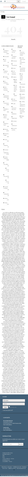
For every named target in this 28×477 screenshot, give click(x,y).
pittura (6, 336)
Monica (14, 316)
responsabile (9, 353)
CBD (18, 234)
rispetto (9, 356)
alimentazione (17, 216)
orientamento (17, 327)
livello (20, 304)
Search (13, 39)
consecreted (12, 245)
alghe (8, 216)
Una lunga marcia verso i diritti (21, 76)
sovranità (15, 369)
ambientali (6, 218)
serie (10, 363)
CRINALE (12, 251)
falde (4, 277)
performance (9, 333)
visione (6, 391)
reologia (22, 352)
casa (7, 234)
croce (20, 252)
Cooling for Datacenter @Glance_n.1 (23, 103)
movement (16, 317)
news (6, 139)
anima (13, 219)
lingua (8, 304)
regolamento (5, 352)
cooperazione (16, 247)
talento (4, 376)
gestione (5, 286)
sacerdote (10, 358)
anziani (3, 222)
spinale (14, 370)
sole (12, 368)
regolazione (11, 352)
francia (19, 281)
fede (6, 277)
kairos (22, 300)
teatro (7, 376)
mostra (12, 317)
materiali (4, 309)
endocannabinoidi (19, 270)
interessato (14, 299)
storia (19, 372)
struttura (5, 373)
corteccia (13, 248)
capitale (7, 232)
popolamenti (16, 337)
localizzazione (5, 306)
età (23, 274)
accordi (15, 212)
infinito (7, 296)
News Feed (4, 468)
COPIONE (21, 247)
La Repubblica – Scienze (7, 461)
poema (19, 336)
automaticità (9, 227)
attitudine (5, 227)
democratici (21, 255)
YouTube (22, 392)
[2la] (14, 6)
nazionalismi (11, 320)
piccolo (17, 334)
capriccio (11, 232)
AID (23, 215)
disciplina (23, 261)
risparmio (5, 356)
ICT (7, 291)
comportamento (10, 241)
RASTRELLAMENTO (8, 350)
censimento (7, 235)
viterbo (14, 391)
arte (6, 224)
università (13, 385)
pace (13, 329)
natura (22, 319)
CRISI (20, 251)
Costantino (5, 250)
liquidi (16, 304)
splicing (21, 370)
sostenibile (5, 369)
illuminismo (11, 293)
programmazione (14, 345)
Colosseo (11, 240)
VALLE (6, 386)
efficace (13, 267)
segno (16, 362)
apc (9, 222)
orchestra (17, 326)
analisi (23, 218)
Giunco (11, 287)
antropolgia (22, 221)
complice (4, 241)
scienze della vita (13, 360)
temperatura (21, 376)
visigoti (3, 391)
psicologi (9, 346)
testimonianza (4, 381)
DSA (9, 265)
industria (23, 294)
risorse (22, 355)
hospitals (4, 291)
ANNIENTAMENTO (19, 219)
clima (5, 238)
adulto (23, 214)
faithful (22, 275)
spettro (5, 370)
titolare (15, 381)
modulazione (17, 314)
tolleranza (23, 381)
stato (14, 372)
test (22, 379)
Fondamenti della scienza (8, 452)
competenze (22, 240)
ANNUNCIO (8, 221)
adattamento (5, 214)
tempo (4, 378)
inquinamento (12, 297)
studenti (9, 373)
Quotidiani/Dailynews (7, 454)
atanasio (12, 225)
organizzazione (6, 327)
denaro (4, 257)
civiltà (23, 237)
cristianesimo (8, 252)
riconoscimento (21, 353)
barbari (11, 228)
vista (10, 391)
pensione (11, 332)
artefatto (9, 224)
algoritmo (11, 216)
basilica (15, 228)
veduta (10, 388)
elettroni (17, 268)
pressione (20, 340)
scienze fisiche (20, 360)
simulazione (9, 365)
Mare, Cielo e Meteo (5, 116)
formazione (22, 280)
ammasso (20, 218)
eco (20, 265)
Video (6, 202)
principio (15, 342)
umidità (20, 383)
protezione (20, 345)
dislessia (12, 263)
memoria (22, 309)
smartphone (12, 366)
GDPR (4, 284)
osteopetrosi (5, 329)
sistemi (7, 366)
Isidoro (4, 300)
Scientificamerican (6, 460)
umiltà (23, 383)
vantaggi (4, 388)
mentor (12, 310)
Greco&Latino (15, 65)
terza (20, 379)
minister (5, 313)
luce (14, 306)
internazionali (20, 299)
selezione (20, 362)
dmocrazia (8, 264)
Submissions (14, 125)
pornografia (20, 339)
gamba (20, 283)
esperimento (13, 274)
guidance (12, 290)
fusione (8, 283)
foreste (3, 280)
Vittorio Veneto (19, 391)
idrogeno (17, 291)
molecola (23, 314)
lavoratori (13, 301)
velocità (17, 388)
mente (5, 310)
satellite (19, 358)
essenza (17, 274)
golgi (23, 287)
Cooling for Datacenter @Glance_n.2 (23, 96)
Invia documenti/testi (15, 100)
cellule (23, 234)
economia (23, 265)
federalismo (10, 277)
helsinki (18, 290)
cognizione (22, 238)
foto (6, 281)
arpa (4, 224)
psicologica (18, 346)
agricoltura (19, 215)
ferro (17, 277)
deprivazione (9, 257)
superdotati (4, 375)
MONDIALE (6, 316)
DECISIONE (5, 255)
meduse (14, 309)
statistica (11, 372)
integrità (4, 299)
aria (19, 222)
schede (12, 359)
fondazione (13, 278)
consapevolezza (5, 245)
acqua (18, 212)
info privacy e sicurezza (6, 89)
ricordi (4, 355)
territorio (16, 379)
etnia (6, 275)
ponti (12, 337)
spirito (18, 370)
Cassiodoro (12, 234)
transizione (15, 382)
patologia (22, 330)
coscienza (17, 248)
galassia (15, 283)
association (3, 225)
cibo (13, 237)
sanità (16, 358)
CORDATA (5, 248)
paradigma (5, 330)
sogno (9, 368)
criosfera (17, 251)
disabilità (7, 261)
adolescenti (10, 214)
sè (9, 362)
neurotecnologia (11, 323)
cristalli (3, 252)
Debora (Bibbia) (17, 254)
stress (22, 372)
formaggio (7, 280)
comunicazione (21, 241)
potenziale (10, 340)
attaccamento (17, 225)
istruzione (16, 300)
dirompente (22, 260)
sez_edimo (6, 164)
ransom (19, 349)
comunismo (6, 242)
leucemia (12, 303)
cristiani (13, 252)
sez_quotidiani (7, 176)
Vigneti (15, 95)
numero (14, 324)
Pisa (4, 336)
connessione (22, 244)
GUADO (23, 288)
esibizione (23, 273)
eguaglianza (18, 267)
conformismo (16, 244)
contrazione (22, 245)
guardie (5, 290)
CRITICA (17, 252)
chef (21, 235)
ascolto (20, 224)
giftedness (5, 287)
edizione (4, 267)
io (23, 299)
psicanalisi (4, 346)
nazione (16, 320)
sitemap (15, 121)
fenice (14, 277)
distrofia (4, 264)
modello (4, 314)
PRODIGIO (15, 343)
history (21, 290)
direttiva (12, 260)
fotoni (13, 281)
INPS (3, 455)
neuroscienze (4, 323)
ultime (6, 198)
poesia (22, 336)
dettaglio (4, 258)
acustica (22, 212)
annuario (3, 221)
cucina (23, 252)
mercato (21, 310)
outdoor (10, 329)
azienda (19, 227)
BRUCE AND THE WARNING (16, 81)
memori (18, 309)
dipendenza (4, 260)
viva (24, 391)
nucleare (7, 324)
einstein (22, 267)
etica (4, 275)
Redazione (14, 113)
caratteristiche (22, 232)
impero (19, 293)
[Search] (18, 1)
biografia (11, 229)
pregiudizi (15, 340)
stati (8, 372)
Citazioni (7, 65)
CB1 (16, 234)
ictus (9, 291)
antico (18, 221)
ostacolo (22, 327)
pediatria (7, 332)
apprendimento (14, 222)
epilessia (15, 271)
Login (14, 103)
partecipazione (16, 330)
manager (9, 307)
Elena (9, 268)
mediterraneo (9, 309)
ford (19, 278)
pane (23, 329)
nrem (3, 324)
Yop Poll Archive (14, 129)
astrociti (8, 225)
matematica (20, 307)
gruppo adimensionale (16, 288)
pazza (3, 332)
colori (7, 240)
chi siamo (5, 60)
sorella (21, 368)
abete (6, 212)
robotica (15, 356)
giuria (15, 287)
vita (11, 391)
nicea (16, 323)
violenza (11, 389)
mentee (8, 310)
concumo (21, 242)
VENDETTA (22, 388)
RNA (12, 356)
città (18, 237)
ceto (19, 235)
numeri (10, 324)
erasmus (19, 271)
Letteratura (6, 103)
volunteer (8, 392)
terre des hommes (10, 379)
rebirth (21, 350)
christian (6, 237)
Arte (6, 56)
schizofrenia (21, 359)
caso (9, 234)
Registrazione (15, 118)
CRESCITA (4, 251)
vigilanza (7, 389)
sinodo (20, 365)
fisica (7, 278)
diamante (8, 258)
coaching (15, 238)
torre (4, 382)
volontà (3, 392)
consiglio (17, 245)
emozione (9, 270)
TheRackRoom (7, 194)
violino (14, 389)
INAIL (4, 457)
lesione (8, 303)
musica (11, 319)
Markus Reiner (14, 307)
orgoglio (12, 327)
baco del (4, 228)
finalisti (22, 277)
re (19, 350)
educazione (8, 267)
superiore (9, 375)
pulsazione (5, 347)
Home (14, 68)
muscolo (5, 319)
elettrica (13, 268)
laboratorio (5, 301)
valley (10, 386)
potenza (6, 340)
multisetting (22, 317)
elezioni (5, 270)
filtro (19, 277)
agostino (15, 215)
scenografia (8, 359)
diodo (23, 258)
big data (7, 229)
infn (14, 296)
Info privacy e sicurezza (14, 73)
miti (14, 313)
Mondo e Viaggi (6, 134)
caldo (7, 231)
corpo (9, 248)
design (19, 257)
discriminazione (6, 263)
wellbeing (18, 392)
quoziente (17, 347)
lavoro (17, 301)
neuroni (14, 322)
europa (9, 275)
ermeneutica (7, 273)
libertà (15, 303)
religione (16, 352)
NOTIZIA (23, 323)
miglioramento (12, 311)
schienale (16, 359)
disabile (3, 261)
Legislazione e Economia (6, 96)
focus (9, 278)
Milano (22, 311)
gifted (21, 286)
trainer (10, 382)
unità (5, 385)
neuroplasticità (20, 322)
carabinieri (16, 232)
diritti (15, 260)
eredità (3, 273)
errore (14, 273)
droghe (6, 265)
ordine (20, 326)
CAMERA (17, 231)
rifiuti (10, 355)
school (4, 360)
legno (22, 301)
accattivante (10, 212)
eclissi (17, 265)
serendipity (5, 363)
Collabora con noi (6, 72)
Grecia (6, 288)
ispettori (8, 300)
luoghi (16, 306)
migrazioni (18, 311)
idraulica (13, 291)
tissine (12, 381)
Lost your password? (8, 410)
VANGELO (22, 386)
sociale (22, 366)
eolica (11, 271)
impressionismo (12, 294)
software (6, 368)
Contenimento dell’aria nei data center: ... (23, 69)
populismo (15, 339)
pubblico (23, 346)
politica (8, 337)
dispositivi (16, 263)
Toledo (18, 381)
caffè (21, 229)
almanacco (22, 216)
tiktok (9, 381)
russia (6, 358)
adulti (20, 214)
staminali (5, 372)
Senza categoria (6, 157)
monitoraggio (19, 316)
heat (15, 290)
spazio (19, 369)
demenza (17, 255)
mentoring (16, 310)
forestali (22, 278)
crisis (23, 251)
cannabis (22, 231)
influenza (11, 296)
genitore (18, 284)
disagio (10, 261)
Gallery (6, 77)
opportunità (9, 326)
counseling (10, 250)
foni (17, 278)
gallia (18, 283)
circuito (15, 237)
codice (18, 238)
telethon (16, 376)
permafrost (15, 333)
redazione (6, 145)
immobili (16, 293)
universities (18, 385)
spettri (22, 369)
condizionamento (5, 244)
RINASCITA (14, 355)
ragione (15, 349)
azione (22, 227)
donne (12, 264)
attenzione (23, 225)
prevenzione (5, 342)
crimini (8, 251)
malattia (5, 307)
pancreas (20, 329)
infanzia (4, 296)
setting (15, 363)
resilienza (4, 353)
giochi (8, 287)
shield (22, 363)
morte (9, 317)
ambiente (11, 218)
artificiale (16, 224)
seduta (13, 362)
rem (19, 352)
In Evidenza (5, 82)
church (9, 237)
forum (3, 281)
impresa (7, 294)
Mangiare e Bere (6, 109)
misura (11, 313)
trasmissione (20, 382)
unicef (3, 385)
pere (5, 333)
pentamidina (16, 332)
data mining (11, 254)
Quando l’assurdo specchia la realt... (22, 111)
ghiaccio (14, 286)
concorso (17, 242)
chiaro (23, 235)
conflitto (11, 244)
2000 (4, 212)
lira (18, 304)
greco (9, 288)
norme (19, 323)
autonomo (15, 227)
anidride (10, 219)
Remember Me (13, 407)
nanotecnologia (16, 319)
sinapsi (13, 365)
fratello (23, 281)
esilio (3, 274)
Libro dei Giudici (20, 303)
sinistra (17, 365)
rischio (18, 355)
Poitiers (5, 337)
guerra (8, 290)
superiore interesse (16, 375)
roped (3, 358)
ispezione (12, 300)
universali (9, 385)
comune (16, 241)
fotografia (9, 281)
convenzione (10, 247)
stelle (17, 372)
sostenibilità (10, 369)
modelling (21, 313)
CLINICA (9, 238)
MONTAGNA (5, 317)
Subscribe (21, 444)
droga (3, 265)
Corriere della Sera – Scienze (8, 458)
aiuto (2, 216)
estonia (21, 274)
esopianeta (7, 274)
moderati (8, 314)
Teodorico (18, 378)
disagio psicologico (16, 261)
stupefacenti (13, 373)
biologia (15, 229)
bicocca (3, 229)
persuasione (4, 334)
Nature (6, 320)
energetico (4, 271)
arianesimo (22, 222)
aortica (6, 222)
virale (17, 389)
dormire (16, 264)
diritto (18, 260)
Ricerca (16, 353)
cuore (7, 254)
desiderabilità (15, 257)
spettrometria (10, 370)
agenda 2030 (10, 215)
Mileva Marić (22, 116)
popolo (10, 339)
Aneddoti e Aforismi (6, 51)
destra (22, 257)
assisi (23, 224)
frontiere (4, 283)
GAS (23, 283)
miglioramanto (5, 311)
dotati (23, 264)
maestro (23, 306)
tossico (7, 382)
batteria (18, 228)
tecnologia (11, 376)
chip (3, 237)
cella (21, 234)
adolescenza (16, 214)
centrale (12, 235)
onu (5, 326)
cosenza (22, 248)
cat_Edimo (8, 169)
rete (13, 353)
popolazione (6, 339)
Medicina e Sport (6, 124)
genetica (14, 284)
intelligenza (9, 299)
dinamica (20, 258)
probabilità (10, 343)
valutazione (14, 386)
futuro (11, 283)
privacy (23, 342)
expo (12, 275)
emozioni (13, 270)
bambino (8, 228)
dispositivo (21, 263)
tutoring (4, 383)
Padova (16, 329)
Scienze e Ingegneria (6, 151)
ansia (13, 221)
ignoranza (21, 291)
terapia (22, 378)
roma (19, 356)
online (23, 324)
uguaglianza (12, 383)
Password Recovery (14, 108)
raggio (11, 349)
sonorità (18, 368)
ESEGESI (18, 273)
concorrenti (11, 242)
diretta (8, 260)
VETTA (3, 389)
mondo (11, 316)
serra (12, 363)
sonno (14, 368)
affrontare (4, 215)
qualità (9, 347)
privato (6, 343)
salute (13, 358)
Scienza (7, 360)
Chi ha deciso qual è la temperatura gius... (23, 60)
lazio (20, 301)
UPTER (3, 386)
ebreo (14, 265)
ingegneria (22, 296)
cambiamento (12, 231)
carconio (4, 234)
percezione (21, 332)
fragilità (16, 281)
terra (4, 379)
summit (22, 373)
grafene (3, 288)
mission (8, 313)
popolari (21, 337)
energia (8, 271)
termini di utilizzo (6, 187)
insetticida (17, 297)
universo (23, 385)
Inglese (14, 77)
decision (23, 254)
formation (12, 280)
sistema (4, 366)
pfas (8, 334)
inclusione (18, 294)
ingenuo (3, 297)
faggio (19, 275)
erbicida (23, 271)
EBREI (11, 265)
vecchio (7, 388)
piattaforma (12, 334)
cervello (16, 235)
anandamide (5, 219)
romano (22, 356)
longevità (10, 306)
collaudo (4, 240)
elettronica (21, 268)
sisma (23, 365)
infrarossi (17, 296)
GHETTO (10, 286)
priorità (19, 342)
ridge (7, 355)
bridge (18, 229)
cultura (3, 254)
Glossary (15, 61)
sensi (24, 362)
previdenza (10, 342)
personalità (20, 333)
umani (16, 383)
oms (21, 324)
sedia (11, 362)
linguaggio (12, 304)
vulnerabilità (13, 392)
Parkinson (10, 330)
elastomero (5, 268)
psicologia (13, 346)
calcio (23, 229)
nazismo (20, 320)
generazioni (9, 284)
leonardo (4, 303)
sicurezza (4, 365)
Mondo (6, 129)
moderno (12, 314)
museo (8, 319)
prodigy (20, 343)
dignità (16, 258)
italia (20, 300)
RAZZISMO (15, 350)
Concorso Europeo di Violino (22, 54)
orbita (13, 326)
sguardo (18, 363)
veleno (14, 388)
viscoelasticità (22, 389)
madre (19, 306)
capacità (3, 232)
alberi (5, 216)
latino (9, 301)
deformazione (11, 255)
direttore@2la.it (9, 424)
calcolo (4, 231)
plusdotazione (11, 336)
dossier (19, 264)
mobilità (17, 313)
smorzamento (18, 366)
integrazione (22, 297)
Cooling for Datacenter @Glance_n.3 (23, 89)
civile (21, 237)
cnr (12, 238)
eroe (12, 273)
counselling (15, 250)
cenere (3, 235)
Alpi (3, 218)
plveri (16, 336)
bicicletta (23, 228)
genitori (21, 284)
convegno (4, 247)
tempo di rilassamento (11, 378)
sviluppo (23, 375)
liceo (6, 304)
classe (2, 238)
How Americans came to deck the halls (16, 88)
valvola (18, 386)
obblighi (18, 324)
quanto (13, 347)
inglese (6, 297)
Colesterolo (22, 84)
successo (18, 373)
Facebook (15, 275)
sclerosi (3, 362)
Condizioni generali (14, 57)
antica (15, 221)
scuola (7, 362)
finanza (4, 278)
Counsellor (21, 250)
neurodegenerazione (8, 322)
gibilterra (18, 286)
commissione (16, 240)
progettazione (6, 345)
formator (17, 280)
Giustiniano (19, 287)
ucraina (7, 383)
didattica (12, 258)
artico (12, 224)
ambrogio (15, 218)
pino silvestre (22, 334)
